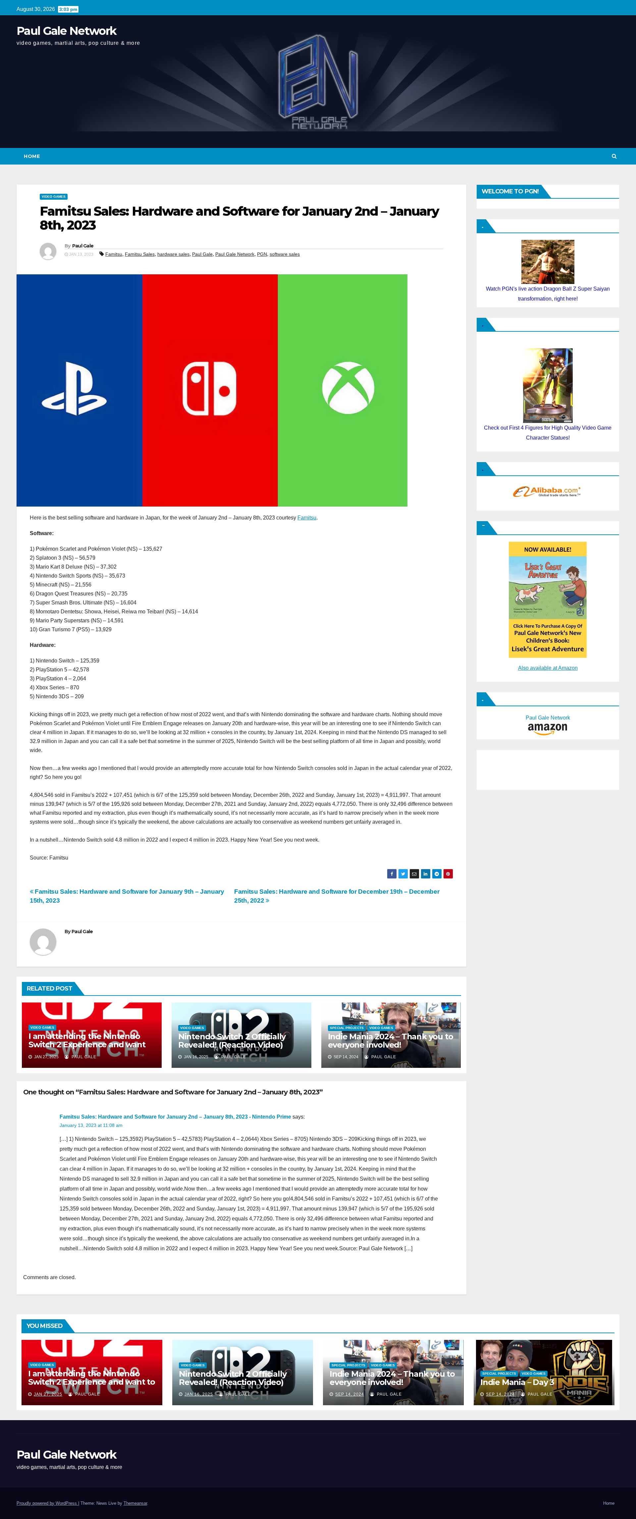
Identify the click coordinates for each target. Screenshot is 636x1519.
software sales (285, 254)
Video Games (54, 196)
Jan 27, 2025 (48, 1394)
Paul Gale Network (66, 31)
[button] (614, 156)
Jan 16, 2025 (199, 1394)
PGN (262, 254)
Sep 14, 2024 (349, 1394)
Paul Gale (83, 246)
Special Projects (347, 1028)
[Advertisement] (513, 768)
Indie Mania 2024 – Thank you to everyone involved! (390, 1041)
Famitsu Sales (140, 254)
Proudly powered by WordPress (47, 1503)
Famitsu (113, 254)
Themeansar (135, 1503)
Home (32, 156)
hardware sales (173, 254)
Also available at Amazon (548, 668)
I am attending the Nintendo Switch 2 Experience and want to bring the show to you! (86, 1044)
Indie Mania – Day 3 (517, 1382)
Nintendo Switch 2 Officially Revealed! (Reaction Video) (232, 1041)
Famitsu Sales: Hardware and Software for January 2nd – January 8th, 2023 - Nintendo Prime (175, 1117)
